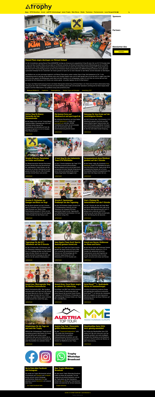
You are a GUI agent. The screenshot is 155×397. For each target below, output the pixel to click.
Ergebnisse (45, 90)
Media (82, 12)
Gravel (43, 12)
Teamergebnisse (55, 90)
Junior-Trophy (66, 12)
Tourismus (89, 12)
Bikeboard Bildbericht (33, 90)
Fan (43, 379)
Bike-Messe (75, 12)
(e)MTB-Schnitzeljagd (53, 12)
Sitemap (72, 393)
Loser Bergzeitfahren (111, 12)
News (27, 12)
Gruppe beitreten (61, 385)
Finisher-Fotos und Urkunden (71, 90)
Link (63, 381)
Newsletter (39, 381)
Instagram (48, 375)
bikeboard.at (63, 121)
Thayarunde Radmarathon (67, 331)
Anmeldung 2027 (87, 90)
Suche (67, 393)
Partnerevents (98, 12)
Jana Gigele (58, 247)
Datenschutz (86, 393)
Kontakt (78, 393)
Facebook (39, 375)
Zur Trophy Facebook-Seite (34, 385)
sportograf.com (59, 123)
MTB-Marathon (35, 12)
